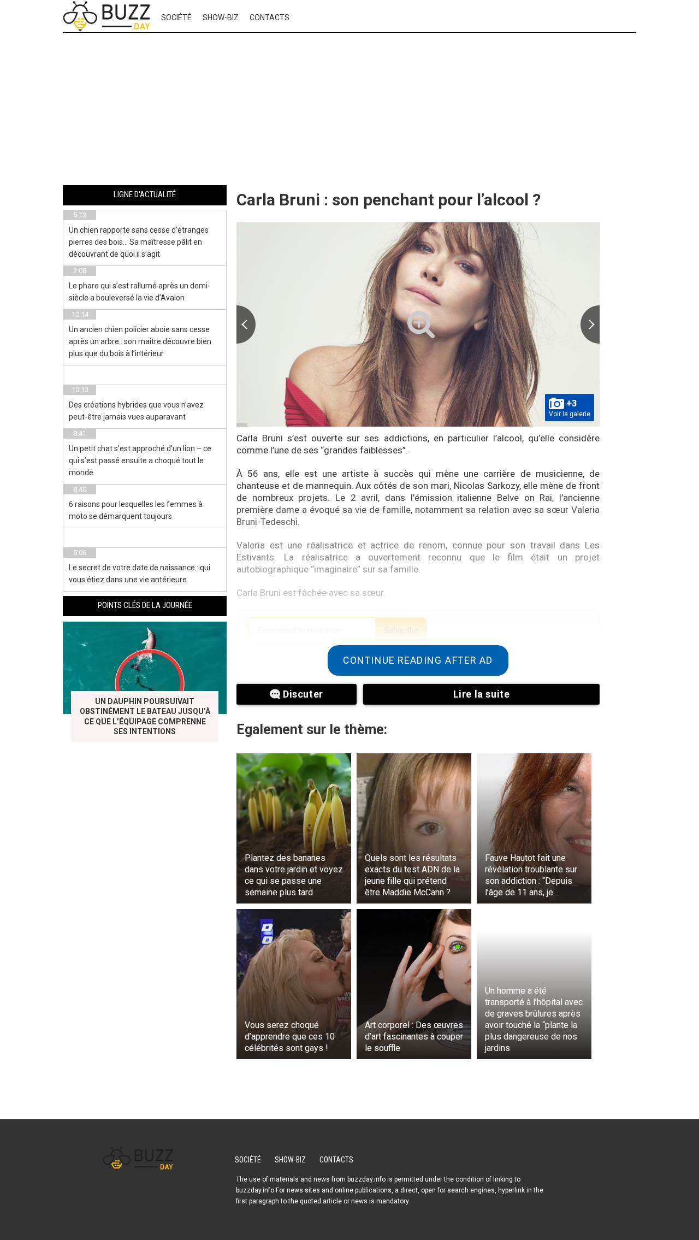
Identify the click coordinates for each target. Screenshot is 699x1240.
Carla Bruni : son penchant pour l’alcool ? (388, 199)
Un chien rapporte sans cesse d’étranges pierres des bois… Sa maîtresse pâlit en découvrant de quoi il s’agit (139, 242)
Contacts (269, 17)
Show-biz (221, 17)
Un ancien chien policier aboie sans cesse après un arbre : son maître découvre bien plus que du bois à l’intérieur (140, 341)
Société (176, 17)
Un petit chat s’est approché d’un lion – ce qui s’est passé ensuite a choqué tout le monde (140, 460)
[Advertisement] (349, 111)
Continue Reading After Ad (418, 660)
